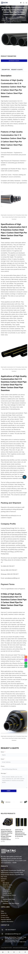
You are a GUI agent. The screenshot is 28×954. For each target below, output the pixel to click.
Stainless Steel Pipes (9, 899)
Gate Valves (6, 889)
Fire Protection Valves (9, 895)
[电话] (8, 952)
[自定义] (14, 952)
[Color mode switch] (20, 2)
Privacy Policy (5, 917)
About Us (3, 913)
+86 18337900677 (10, 929)
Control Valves (7, 893)
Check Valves (7, 887)
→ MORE (14, 862)
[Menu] (26, 2)
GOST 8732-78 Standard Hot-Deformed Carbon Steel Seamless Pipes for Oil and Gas (20, 833)
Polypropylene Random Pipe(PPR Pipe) (12, 874)
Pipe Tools (4, 876)
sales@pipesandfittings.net (13, 934)
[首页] (3, 952)
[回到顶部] (25, 952)
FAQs (2, 911)
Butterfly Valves (7, 885)
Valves (3, 881)
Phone (2, 766)
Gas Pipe (3, 841)
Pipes (2, 897)
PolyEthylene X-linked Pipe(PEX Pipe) (12, 872)
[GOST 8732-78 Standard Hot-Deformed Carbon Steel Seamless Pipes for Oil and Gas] (21, 822)
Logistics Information (7, 921)
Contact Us (4, 915)
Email (2, 759)
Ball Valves (6, 883)
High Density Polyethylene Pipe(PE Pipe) (13, 870)
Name (2, 752)
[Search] (23, 2)
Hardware (4, 878)
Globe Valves (6, 891)
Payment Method (6, 919)
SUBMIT (8, 790)
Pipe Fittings (4, 901)
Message (3, 773)
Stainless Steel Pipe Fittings (11, 903)
